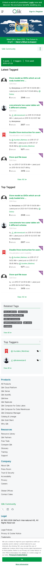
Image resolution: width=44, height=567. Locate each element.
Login (31, 2)
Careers (4, 484)
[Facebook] (12, 509)
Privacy (4, 480)
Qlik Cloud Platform (9, 387)
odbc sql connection (12, 319)
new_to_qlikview (10, 312)
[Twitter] (3, 509)
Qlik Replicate (6, 402)
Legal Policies (6, 530)
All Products (6, 384)
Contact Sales (7, 494)
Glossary (4, 448)
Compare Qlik (6, 445)
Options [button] (40, 49)
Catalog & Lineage (8, 416)
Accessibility (6, 476)
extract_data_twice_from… (13, 315)
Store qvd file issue (18, 157)
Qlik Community (21, 25)
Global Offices (7, 491)
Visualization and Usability (20, 135)
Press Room (6, 469)
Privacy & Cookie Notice (11, 533)
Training (4, 452)
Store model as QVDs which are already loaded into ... (25, 79)
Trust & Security (7, 473)
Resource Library (8, 434)
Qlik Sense (5, 391)
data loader (23, 312)
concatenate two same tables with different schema (24, 106)
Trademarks (6, 537)
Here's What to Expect (26, 42)
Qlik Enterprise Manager (11, 413)
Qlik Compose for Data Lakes (13, 405)
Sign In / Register (36, 11)
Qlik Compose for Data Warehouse (15, 409)
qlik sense (27, 323)
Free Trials (5, 441)
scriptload (8, 326)
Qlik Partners (6, 437)
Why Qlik (4, 424)
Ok (22, 559)
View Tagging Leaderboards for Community (22, 341)
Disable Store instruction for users (25, 132)
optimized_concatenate (13, 323)
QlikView (12, 84)
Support (4, 455)
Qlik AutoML (6, 395)
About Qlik (5, 465)
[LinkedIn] (7, 509)
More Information (22, 564)
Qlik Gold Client (7, 420)
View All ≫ (22, 179)
